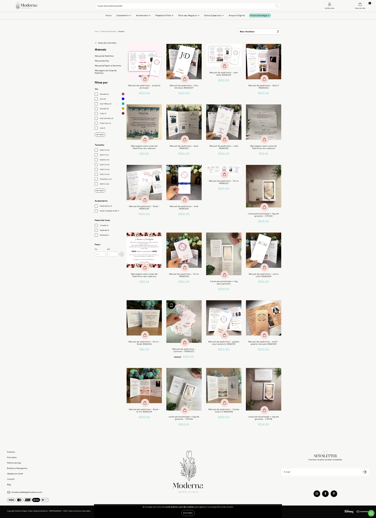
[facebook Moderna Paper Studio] (325, 493)
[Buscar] (277, 5)
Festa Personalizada (108, 31)
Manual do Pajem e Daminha (108, 65)
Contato (10, 479)
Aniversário (142, 15)
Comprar (145, 76)
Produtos (11, 452)
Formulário (12, 457)
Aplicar (121, 254)
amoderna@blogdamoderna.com (26, 492)
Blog (9, 484)
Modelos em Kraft (15, 473)
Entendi (188, 513)
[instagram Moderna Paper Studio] (317, 493)
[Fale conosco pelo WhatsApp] (371, 513)
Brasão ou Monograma (17, 468)
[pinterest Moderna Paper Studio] (334, 493)
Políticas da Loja (14, 463)
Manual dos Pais (102, 61)
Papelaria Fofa (164, 15)
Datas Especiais (213, 15)
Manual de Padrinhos (104, 56)
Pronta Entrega (259, 15)
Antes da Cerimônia (107, 43)
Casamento (122, 15)
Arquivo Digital (237, 15)
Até (108, 249)
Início (108, 15)
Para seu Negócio (188, 15)
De (96, 249)
